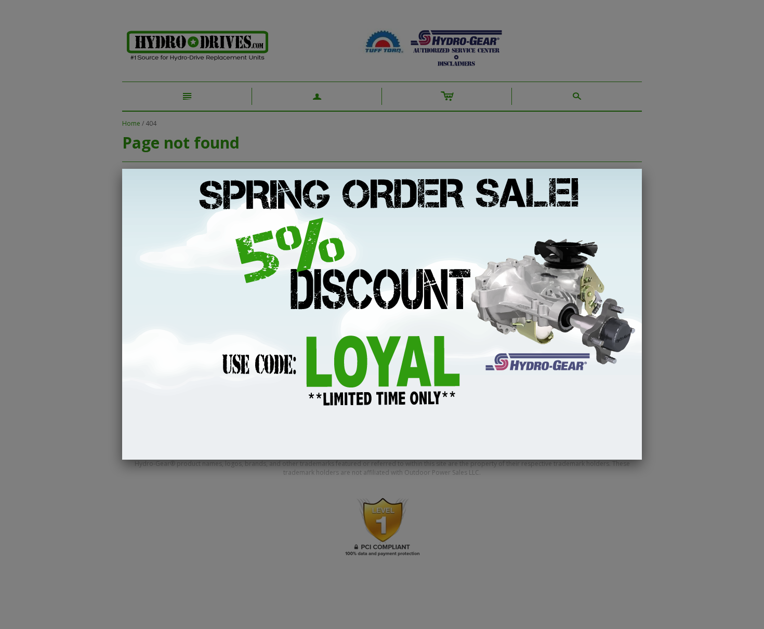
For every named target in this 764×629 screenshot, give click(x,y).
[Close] (642, 168)
